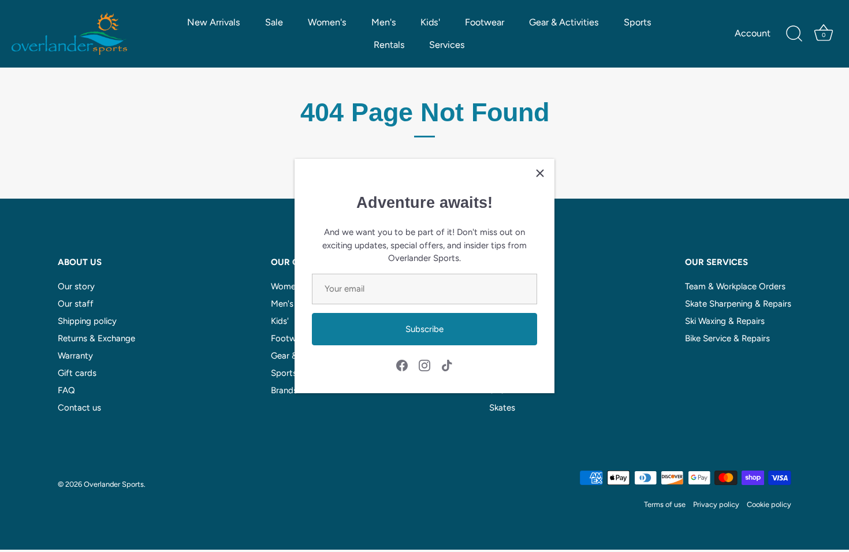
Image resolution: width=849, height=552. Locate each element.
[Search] (794, 34)
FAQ (66, 390)
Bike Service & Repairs (727, 338)
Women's (327, 22)
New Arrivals (213, 22)
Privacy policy (716, 504)
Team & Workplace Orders (735, 286)
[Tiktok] (447, 365)
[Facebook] (402, 365)
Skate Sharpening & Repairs (738, 304)
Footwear (484, 22)
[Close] (540, 173)
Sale (274, 22)
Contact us (79, 407)
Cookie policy (769, 504)
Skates (502, 407)
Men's (383, 22)
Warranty (75, 355)
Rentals (389, 44)
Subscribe (424, 329)
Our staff (76, 304)
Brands (284, 390)
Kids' (430, 22)
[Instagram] (424, 365)
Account (752, 33)
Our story (76, 286)
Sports (637, 22)
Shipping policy (87, 321)
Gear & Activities (564, 22)
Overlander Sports (114, 484)
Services (447, 44)
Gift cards (77, 373)
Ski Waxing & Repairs (725, 321)
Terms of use (665, 504)
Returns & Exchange (96, 338)
